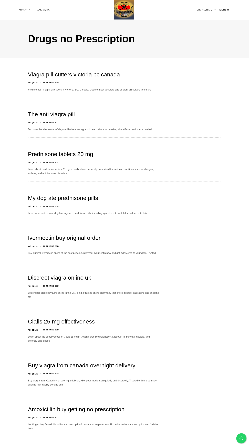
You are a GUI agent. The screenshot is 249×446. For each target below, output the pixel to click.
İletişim (224, 10)
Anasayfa (24, 10)
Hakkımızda (43, 10)
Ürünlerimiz (205, 10)
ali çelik (33, 83)
